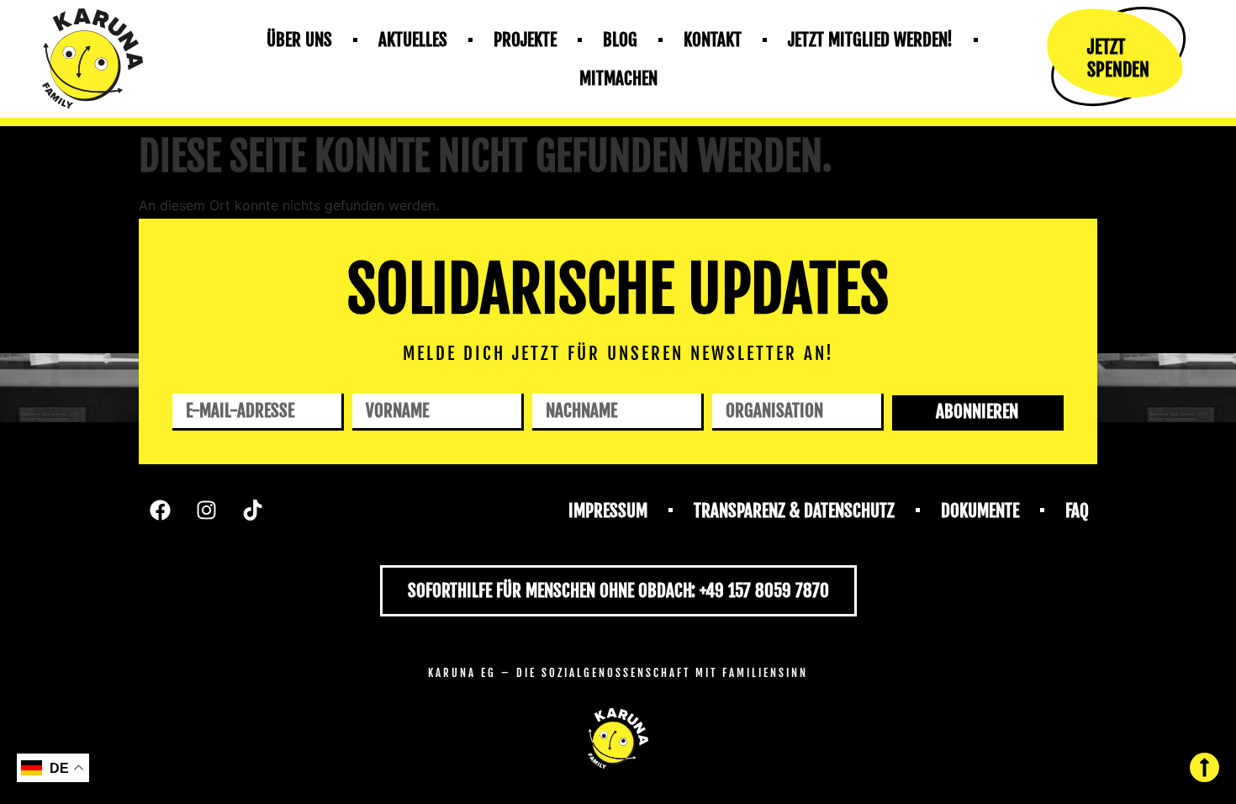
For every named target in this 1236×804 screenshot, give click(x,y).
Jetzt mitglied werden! (870, 39)
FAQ (1077, 510)
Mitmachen (618, 78)
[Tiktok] (252, 510)
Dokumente (980, 510)
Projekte (525, 39)
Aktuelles (412, 39)
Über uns (299, 39)
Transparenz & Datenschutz (794, 510)
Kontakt (713, 39)
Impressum (607, 510)
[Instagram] (206, 510)
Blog (620, 39)
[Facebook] (160, 510)
